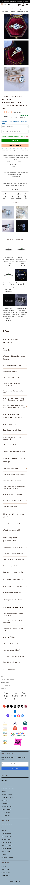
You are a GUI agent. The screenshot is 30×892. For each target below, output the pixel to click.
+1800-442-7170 (5, 869)
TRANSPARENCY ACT (7, 806)
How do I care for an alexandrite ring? (15, 629)
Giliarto (11, 881)
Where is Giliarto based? (15, 644)
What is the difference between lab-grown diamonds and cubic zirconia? (15, 406)
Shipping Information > (8, 679)
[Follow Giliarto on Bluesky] (15, 717)
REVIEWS (4, 830)
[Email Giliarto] (6, 701)
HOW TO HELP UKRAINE (7, 857)
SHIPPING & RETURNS (7, 786)
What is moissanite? (15, 445)
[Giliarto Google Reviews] (15, 707)
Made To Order (15, 118)
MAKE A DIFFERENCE (7, 842)
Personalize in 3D (15, 145)
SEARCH (4, 783)
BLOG (3, 827)
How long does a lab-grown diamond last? (15, 384)
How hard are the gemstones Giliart (15, 451)
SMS (12, 198)
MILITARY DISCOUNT (6, 839)
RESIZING (4, 791)
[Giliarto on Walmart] (15, 712)
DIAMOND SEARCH (6, 848)
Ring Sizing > (5, 682)
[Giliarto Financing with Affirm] (11, 717)
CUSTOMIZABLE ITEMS (7, 797)
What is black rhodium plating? (15, 500)
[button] (27, 4)
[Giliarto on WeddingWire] (7, 707)
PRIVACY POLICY (5, 803)
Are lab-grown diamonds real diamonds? (15, 349)
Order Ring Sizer (14, 121)
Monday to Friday (6, 872)
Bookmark (19, 198)
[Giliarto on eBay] (18, 707)
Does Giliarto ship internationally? (15, 559)
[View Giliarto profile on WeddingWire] (5, 725)
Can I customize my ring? (15, 468)
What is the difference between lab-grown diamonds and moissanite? (15, 399)
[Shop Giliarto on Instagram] (18, 717)
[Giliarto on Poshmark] (25, 707)
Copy (25, 198)
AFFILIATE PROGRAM (7, 825)
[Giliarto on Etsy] (11, 707)
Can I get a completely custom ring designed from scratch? (15, 487)
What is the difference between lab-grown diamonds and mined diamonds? (15, 357)
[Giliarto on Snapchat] (6, 699)
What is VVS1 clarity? (15, 371)
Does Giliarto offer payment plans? (15, 656)
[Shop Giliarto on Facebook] (22, 717)
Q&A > (2, 676)
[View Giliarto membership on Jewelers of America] (15, 725)
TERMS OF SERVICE (6, 809)
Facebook (12, 195)
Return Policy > (6, 685)
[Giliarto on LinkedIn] (24, 699)
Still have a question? (15, 669)
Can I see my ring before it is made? (15, 474)
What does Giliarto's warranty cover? (15, 593)
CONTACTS (4, 854)
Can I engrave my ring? (15, 506)
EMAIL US (4, 866)
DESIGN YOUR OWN (6, 836)
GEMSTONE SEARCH (6, 851)
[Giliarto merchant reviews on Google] (18, 736)
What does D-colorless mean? (15, 365)
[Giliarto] (7, 4)
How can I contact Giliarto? (15, 650)
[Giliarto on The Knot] (4, 707)
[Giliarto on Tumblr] (15, 699)
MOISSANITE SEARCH (7, 845)
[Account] (23, 4)
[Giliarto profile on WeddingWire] (5, 736)
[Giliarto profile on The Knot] (5, 743)
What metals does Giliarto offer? (15, 494)
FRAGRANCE (5, 800)
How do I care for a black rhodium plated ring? (15, 622)
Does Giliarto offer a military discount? (15, 663)
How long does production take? (15, 547)
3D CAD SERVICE (6, 812)
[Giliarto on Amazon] (22, 707)
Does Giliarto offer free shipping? (15, 553)
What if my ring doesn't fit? (15, 530)
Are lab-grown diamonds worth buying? (15, 392)
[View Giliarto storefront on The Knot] (15, 730)
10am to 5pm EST (6, 875)
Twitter (5, 195)
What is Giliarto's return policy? (15, 586)
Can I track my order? (15, 566)
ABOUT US (4, 780)
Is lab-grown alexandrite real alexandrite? (15, 438)
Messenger (6, 198)
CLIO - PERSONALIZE (6, 833)
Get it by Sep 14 (24, 117)
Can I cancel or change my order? (15, 572)
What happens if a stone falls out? (15, 600)
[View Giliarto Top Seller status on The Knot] (25, 730)
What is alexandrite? (15, 424)
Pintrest (19, 195)
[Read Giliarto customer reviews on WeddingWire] (25, 725)
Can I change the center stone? (15, 481)
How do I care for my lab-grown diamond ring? (15, 614)
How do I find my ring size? (15, 524)
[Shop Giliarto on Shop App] (7, 717)
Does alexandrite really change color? (15, 431)
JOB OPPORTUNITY (6, 815)
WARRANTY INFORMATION (8, 789)
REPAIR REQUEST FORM (7, 795)
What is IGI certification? (15, 378)
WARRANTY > (4, 688)
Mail (25, 195)
